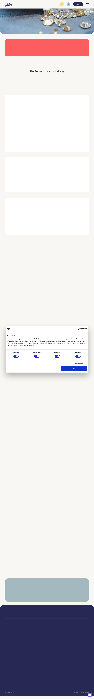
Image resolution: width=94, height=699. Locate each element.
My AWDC (15, 686)
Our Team (28, 643)
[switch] (36, 356)
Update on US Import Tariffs (74, 59)
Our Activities (29, 638)
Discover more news (47, 580)
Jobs (27, 640)
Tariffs (6, 650)
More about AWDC (66, 129)
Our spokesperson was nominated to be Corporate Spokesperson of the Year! (30, 404)
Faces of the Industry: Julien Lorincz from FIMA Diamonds (23, 373)
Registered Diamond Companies (13, 654)
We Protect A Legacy (10, 663)
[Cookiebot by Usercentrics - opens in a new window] (79, 329)
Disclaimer (75, 692)
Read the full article (13, 287)
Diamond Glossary (53, 643)
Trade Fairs (8, 640)
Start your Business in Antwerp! (73, 236)
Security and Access (10, 647)
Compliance (8, 636)
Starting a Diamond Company (12, 645)
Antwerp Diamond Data (54, 636)
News (71, 638)
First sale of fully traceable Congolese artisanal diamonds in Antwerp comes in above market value (32, 436)
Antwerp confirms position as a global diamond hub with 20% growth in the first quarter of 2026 (34, 565)
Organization (29, 636)
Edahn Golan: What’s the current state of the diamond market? (25, 533)
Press (70, 640)
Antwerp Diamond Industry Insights (70, 138)
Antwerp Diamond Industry (55, 638)
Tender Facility (30, 645)
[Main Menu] (87, 4)
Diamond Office (9, 638)
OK (74, 368)
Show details (79, 363)
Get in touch (36, 686)
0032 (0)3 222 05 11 (62, 611)
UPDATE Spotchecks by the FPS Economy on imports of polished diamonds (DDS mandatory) (31, 501)
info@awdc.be (61, 613)
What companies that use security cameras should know (23, 311)
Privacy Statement (85, 692)
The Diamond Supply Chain (55, 640)
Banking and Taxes (10, 643)
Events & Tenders (74, 636)
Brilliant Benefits (9, 652)
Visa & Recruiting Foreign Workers (13, 661)
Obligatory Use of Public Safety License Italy (19, 468)
